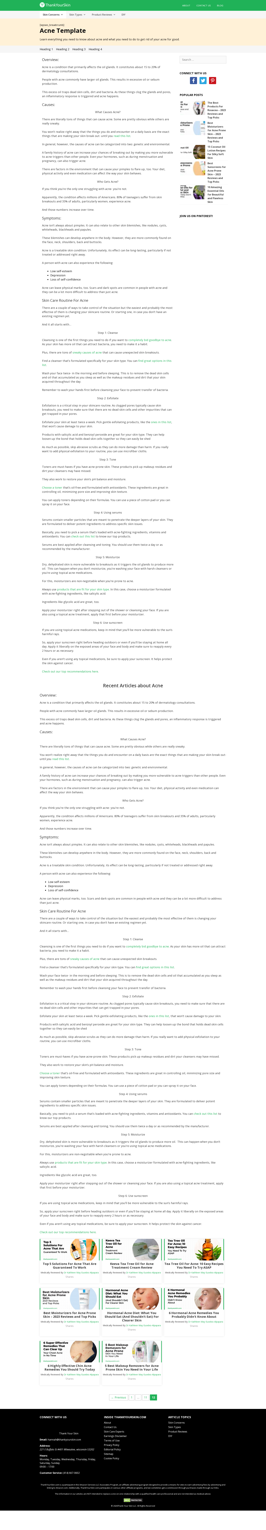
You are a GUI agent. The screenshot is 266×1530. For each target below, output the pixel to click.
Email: (43, 1439)
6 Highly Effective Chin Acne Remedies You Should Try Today (69, 1368)
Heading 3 (79, 49)
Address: (45, 1445)
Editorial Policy (112, 1449)
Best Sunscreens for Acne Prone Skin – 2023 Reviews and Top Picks (217, 172)
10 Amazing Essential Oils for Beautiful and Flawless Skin (216, 194)
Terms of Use (112, 1440)
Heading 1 (46, 49)
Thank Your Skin (68, 1433)
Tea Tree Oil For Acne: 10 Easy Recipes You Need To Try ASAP (194, 1266)
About (186, 5)
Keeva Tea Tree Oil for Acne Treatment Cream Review (132, 1266)
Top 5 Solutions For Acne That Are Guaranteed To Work (69, 1266)
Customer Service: (51, 1473)
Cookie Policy (111, 1458)
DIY (123, 14)
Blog (220, 5)
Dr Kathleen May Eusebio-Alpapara (81, 1272)
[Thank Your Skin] (55, 4)
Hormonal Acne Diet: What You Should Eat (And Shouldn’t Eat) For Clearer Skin (132, 1316)
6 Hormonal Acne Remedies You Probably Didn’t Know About (194, 1315)
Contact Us (203, 5)
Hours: (44, 1455)
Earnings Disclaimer (115, 1436)
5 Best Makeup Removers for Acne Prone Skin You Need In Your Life (132, 1368)
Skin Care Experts (114, 1431)
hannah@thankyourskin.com (64, 1439)
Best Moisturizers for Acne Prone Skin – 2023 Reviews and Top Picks (217, 132)
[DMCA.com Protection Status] (133, 1501)
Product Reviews (102, 14)
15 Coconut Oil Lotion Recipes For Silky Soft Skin (217, 152)
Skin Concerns (51, 14)
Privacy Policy (111, 1445)
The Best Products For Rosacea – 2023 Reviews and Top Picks (217, 110)
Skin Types (75, 14)
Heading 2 (62, 49)
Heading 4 (95, 49)
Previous (118, 1397)
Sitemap (108, 1454)
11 (146, 1397)
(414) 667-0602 (71, 1473)
